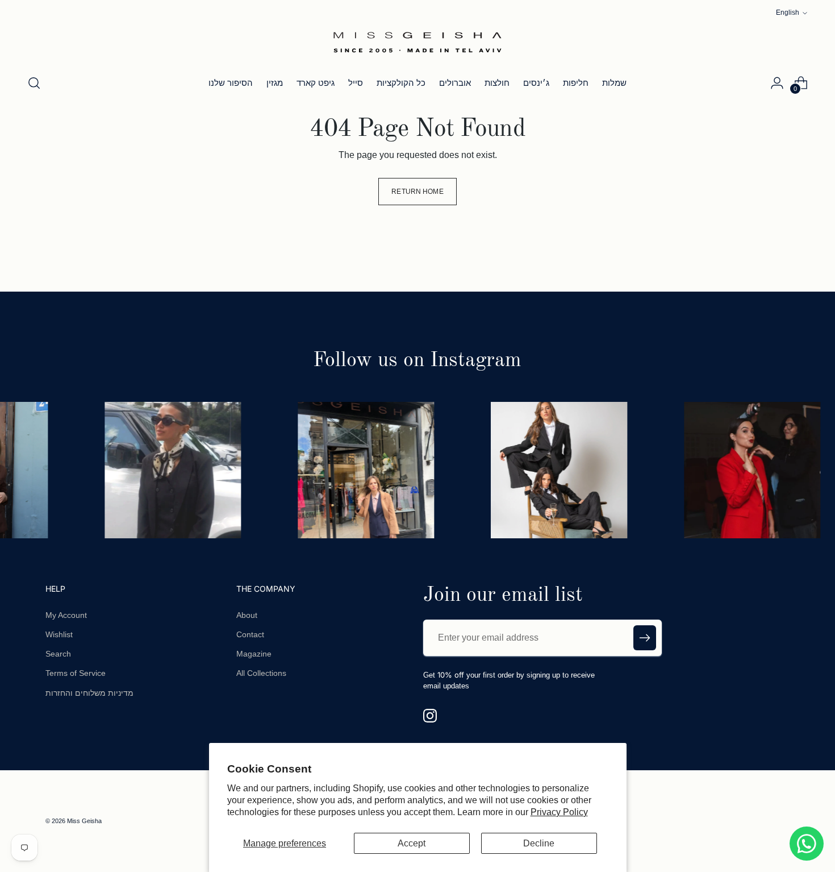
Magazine (254, 653)
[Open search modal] (34, 83)
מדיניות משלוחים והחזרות (89, 692)
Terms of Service (75, 673)
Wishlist (59, 634)
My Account (66, 615)
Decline (538, 843)
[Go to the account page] (777, 83)
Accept (411, 843)
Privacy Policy (559, 812)
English (787, 12)
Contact (250, 634)
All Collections (261, 673)
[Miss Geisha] (417, 42)
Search (58, 653)
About (246, 615)
